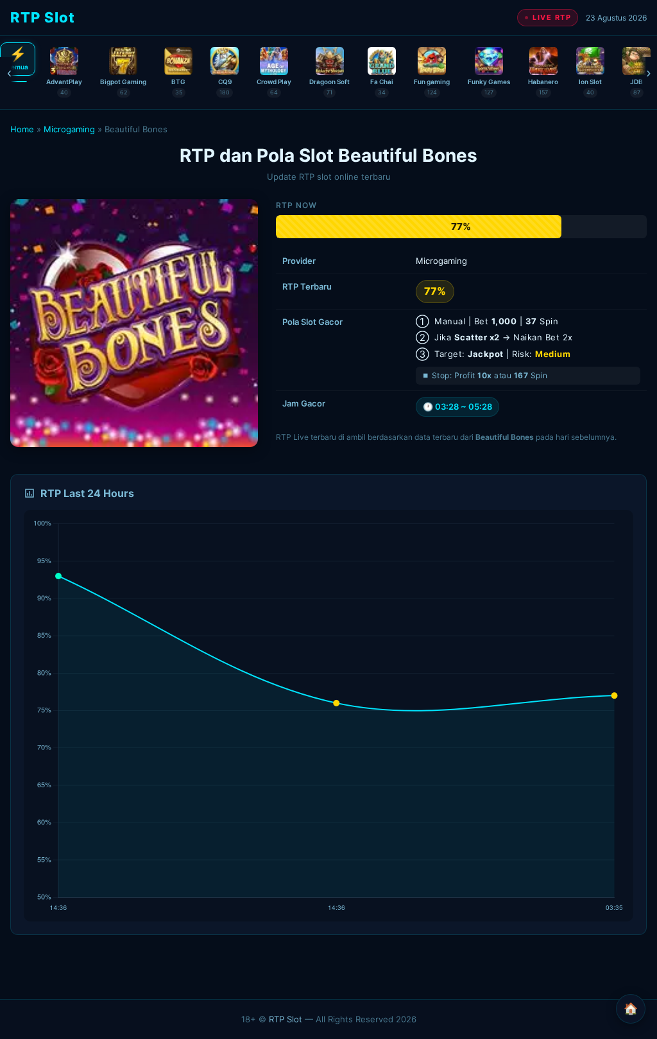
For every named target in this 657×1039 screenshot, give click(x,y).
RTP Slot (285, 1019)
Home (22, 129)
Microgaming (69, 129)
